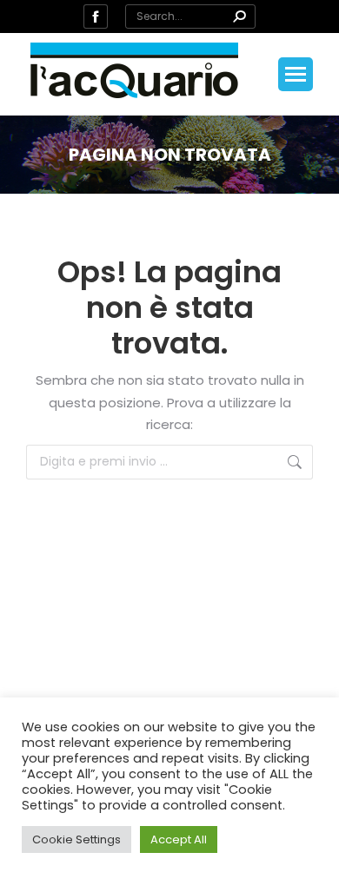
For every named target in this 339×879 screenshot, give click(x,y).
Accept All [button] (178, 839)
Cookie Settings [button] (76, 839)
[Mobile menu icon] (295, 74)
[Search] (239, 16)
